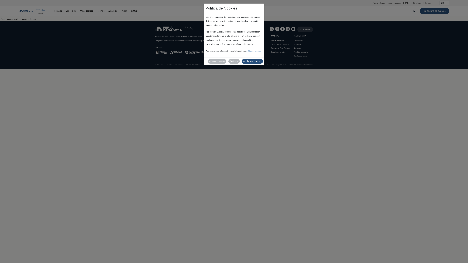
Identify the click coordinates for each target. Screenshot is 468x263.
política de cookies (253, 51)
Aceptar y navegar (217, 61)
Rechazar (234, 61)
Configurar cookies (252, 61)
